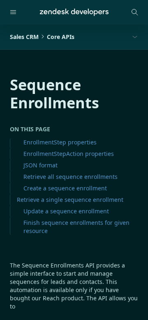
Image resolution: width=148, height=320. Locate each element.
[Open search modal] (135, 12)
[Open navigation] (13, 12)
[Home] (74, 12)
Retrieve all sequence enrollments (70, 177)
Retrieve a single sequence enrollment (70, 199)
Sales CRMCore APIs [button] (42, 37)
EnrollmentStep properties (60, 142)
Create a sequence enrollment (65, 188)
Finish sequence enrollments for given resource (76, 227)
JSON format (40, 165)
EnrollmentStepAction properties (68, 154)
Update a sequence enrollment (66, 211)
